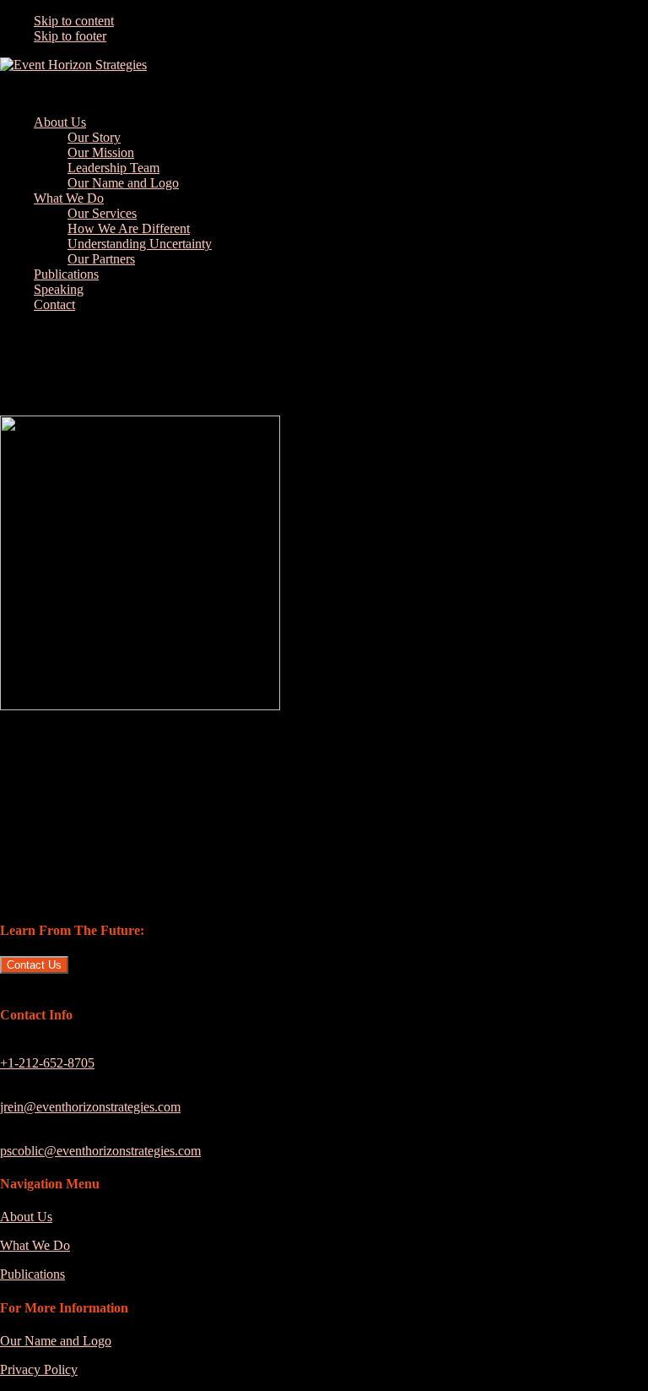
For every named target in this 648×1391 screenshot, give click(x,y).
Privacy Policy (39, 1369)
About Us (26, 1216)
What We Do (35, 1245)
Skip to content (74, 21)
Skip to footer (70, 36)
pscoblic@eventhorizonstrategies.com (100, 1151)
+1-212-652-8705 (47, 1063)
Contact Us (34, 965)
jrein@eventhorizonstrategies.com (90, 1107)
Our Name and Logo (55, 1341)
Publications (32, 1274)
